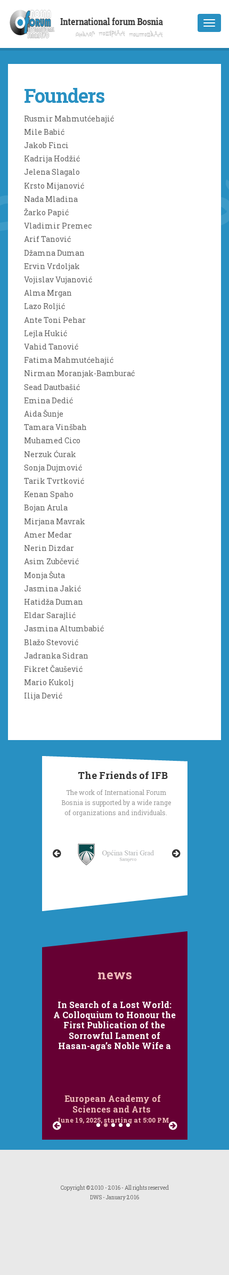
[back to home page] (86, 35)
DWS (96, 1197)
